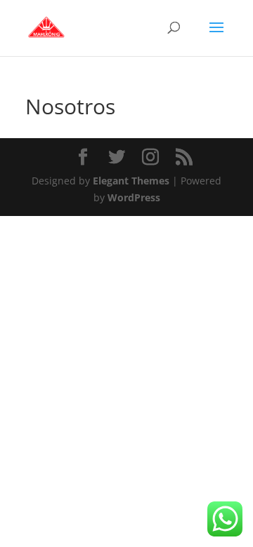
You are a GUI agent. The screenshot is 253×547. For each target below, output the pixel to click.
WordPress (134, 197)
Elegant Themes (131, 180)
